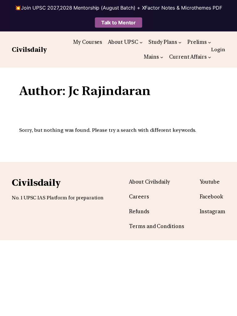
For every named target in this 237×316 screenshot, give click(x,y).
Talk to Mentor (118, 22)
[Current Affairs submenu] (209, 56)
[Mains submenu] (161, 56)
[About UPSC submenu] (141, 42)
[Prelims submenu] (209, 42)
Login (218, 49)
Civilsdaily (29, 49)
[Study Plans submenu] (179, 42)
